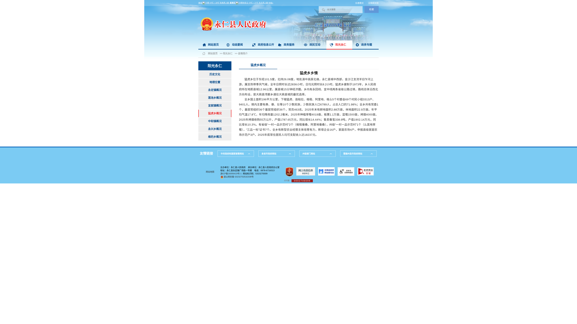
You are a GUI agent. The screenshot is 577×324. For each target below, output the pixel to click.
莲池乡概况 (215, 97)
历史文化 (214, 74)
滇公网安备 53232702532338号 (239, 177)
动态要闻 (237, 44)
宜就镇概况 (215, 105)
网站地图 (210, 172)
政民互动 (315, 44)
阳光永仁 (340, 44)
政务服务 (289, 44)
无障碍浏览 (373, 3)
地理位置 (214, 82)
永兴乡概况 (215, 129)
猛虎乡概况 (215, 113)
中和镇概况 (215, 121)
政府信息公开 (266, 44)
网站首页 (213, 44)
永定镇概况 (215, 90)
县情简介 (243, 53)
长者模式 (359, 3)
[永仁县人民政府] (232, 7)
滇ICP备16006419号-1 (231, 173)
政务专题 (366, 44)
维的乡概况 (215, 136)
